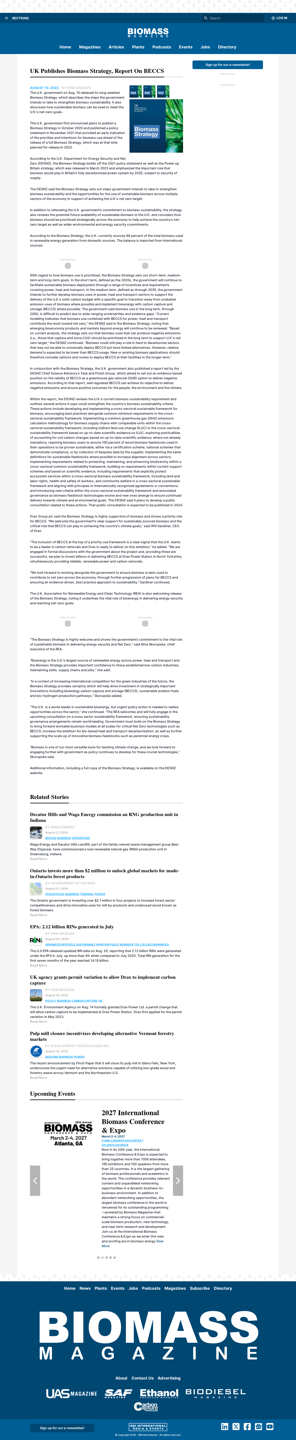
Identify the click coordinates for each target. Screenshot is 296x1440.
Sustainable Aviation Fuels (97, 944)
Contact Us (142, 1378)
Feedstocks (54, 894)
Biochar (51, 1057)
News (85, 1288)
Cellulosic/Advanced (152, 944)
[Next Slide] (178, 1181)
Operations (81, 838)
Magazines (89, 47)
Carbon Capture (84, 1000)
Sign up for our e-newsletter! (228, 65)
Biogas (50, 838)
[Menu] (6, 18)
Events (186, 47)
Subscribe (200, 1288)
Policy (50, 1000)
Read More (38, 859)
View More (144, 1251)
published (98, 128)
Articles (116, 47)
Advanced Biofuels (60, 944)
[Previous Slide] (35, 1181)
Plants (138, 47)
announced (79, 123)
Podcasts (161, 47)
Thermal (87, 894)
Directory (227, 47)
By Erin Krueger (60, 934)
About (121, 1378)
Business (64, 838)
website (36, 773)
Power (99, 894)
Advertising (169, 1378)
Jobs (205, 47)
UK (100, 1000)
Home (65, 47)
